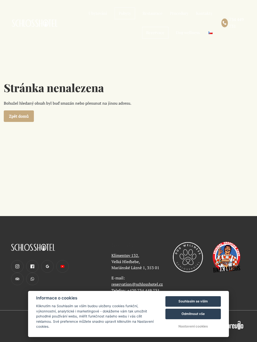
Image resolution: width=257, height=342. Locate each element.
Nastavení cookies (193, 326)
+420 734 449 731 (143, 290)
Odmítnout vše (193, 314)
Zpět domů (19, 116)
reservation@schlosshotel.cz (137, 284)
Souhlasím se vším (193, 301)
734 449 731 (236, 23)
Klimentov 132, (125, 255)
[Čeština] (211, 32)
